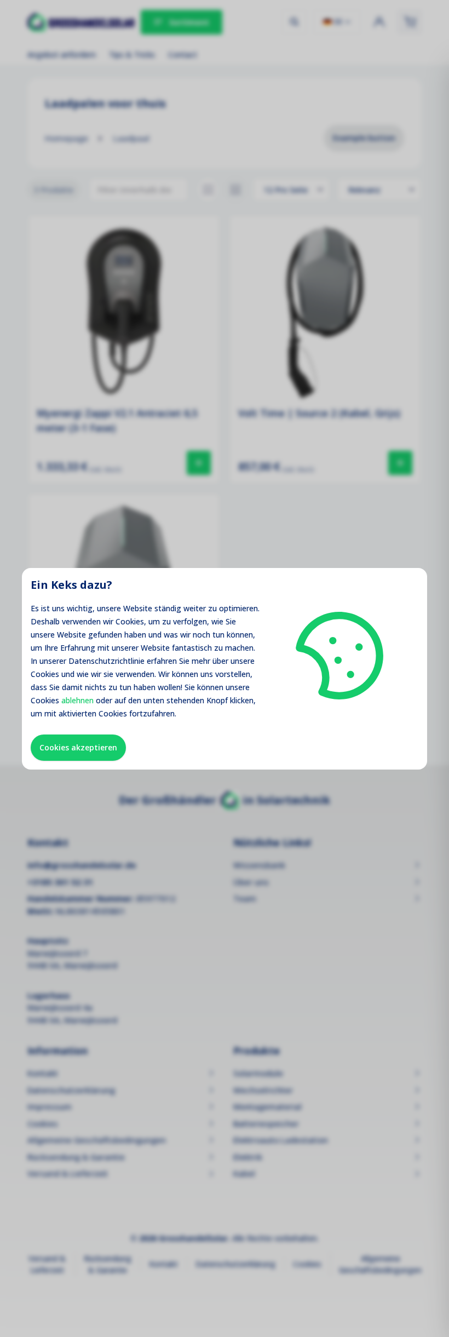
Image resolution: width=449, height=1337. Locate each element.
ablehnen (77, 700)
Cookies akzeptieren (78, 747)
